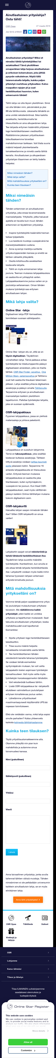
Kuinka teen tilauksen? (19, 185)
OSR (9, 952)
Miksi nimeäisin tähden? (19, 173)
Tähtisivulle (41, 388)
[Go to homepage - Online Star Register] (28, 5)
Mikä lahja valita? (16, 177)
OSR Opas (11, 26)
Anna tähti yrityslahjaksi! (27, 900)
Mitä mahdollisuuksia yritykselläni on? (27, 181)
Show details (38, 1031)
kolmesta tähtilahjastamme (28, 722)
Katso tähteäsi (14, 969)
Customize (26, 1050)
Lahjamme (12, 961)
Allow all (28, 1042)
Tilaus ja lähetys (15, 977)
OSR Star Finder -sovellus (26, 372)
